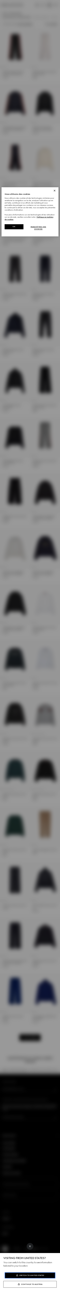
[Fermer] (54, 191)
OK (14, 227)
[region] (30, 211)
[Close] (30, 1246)
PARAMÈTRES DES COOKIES (38, 228)
